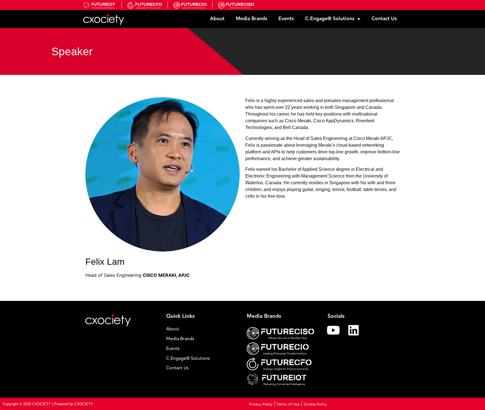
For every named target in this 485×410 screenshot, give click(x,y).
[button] (202, 358)
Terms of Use (288, 404)
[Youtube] (333, 330)
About (217, 18)
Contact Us (384, 18)
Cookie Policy (315, 404)
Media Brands (251, 18)
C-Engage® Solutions (329, 18)
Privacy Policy (261, 404)
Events (286, 18)
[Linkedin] (354, 330)
